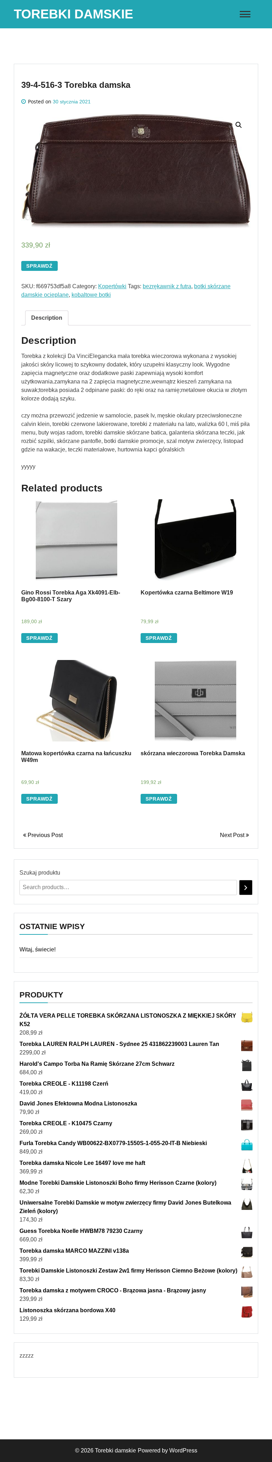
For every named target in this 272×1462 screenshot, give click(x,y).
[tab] (46, 318)
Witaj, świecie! (37, 949)
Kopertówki (112, 286)
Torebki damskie (73, 14)
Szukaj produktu (39, 873)
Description (46, 318)
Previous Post (44, 835)
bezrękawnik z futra (167, 286)
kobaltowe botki (91, 295)
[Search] (246, 887)
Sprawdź (39, 266)
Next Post (233, 835)
